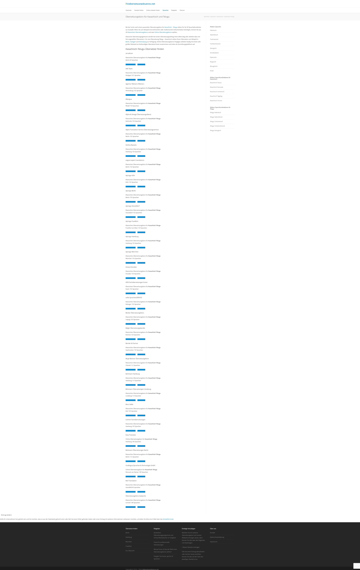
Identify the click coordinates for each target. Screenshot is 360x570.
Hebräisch (213, 30)
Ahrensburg (143, 42)
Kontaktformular (168, 519)
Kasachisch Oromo (216, 100)
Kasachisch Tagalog (216, 96)
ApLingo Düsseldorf (133, 206)
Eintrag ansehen (131, 64)
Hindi (211, 71)
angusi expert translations (135, 160)
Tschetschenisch (215, 44)
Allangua (129, 99)
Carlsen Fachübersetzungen (135, 420)
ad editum (129, 53)
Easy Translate (131, 435)
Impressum (213, 542)
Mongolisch (214, 66)
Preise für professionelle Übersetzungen (161, 543)
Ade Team (129, 69)
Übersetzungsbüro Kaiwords (136, 496)
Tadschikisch (214, 35)
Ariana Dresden (131, 267)
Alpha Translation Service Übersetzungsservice (142, 130)
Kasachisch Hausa (215, 83)
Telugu (175, 27)
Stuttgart (133, 42)
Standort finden (138, 10)
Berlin (127, 42)
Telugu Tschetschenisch (217, 126)
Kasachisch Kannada (216, 87)
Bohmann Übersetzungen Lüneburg (138, 389)
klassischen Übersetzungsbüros (138, 32)
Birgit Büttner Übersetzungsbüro (137, 359)
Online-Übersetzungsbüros (163, 32)
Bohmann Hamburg (133, 374)
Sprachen (165, 10)
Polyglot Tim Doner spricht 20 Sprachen (163, 557)
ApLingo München (132, 252)
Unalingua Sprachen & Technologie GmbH (140, 465)
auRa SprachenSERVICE (134, 298)
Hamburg (129, 537)
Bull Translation (131, 481)
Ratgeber (174, 10)
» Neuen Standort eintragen (191, 547)
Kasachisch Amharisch (217, 92)
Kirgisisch (213, 62)
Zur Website (141, 64)
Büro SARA (129, 404)
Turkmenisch (214, 39)
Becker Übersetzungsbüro (135, 313)
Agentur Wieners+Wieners (135, 84)
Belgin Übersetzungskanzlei (135, 328)
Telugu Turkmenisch (216, 121)
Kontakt (212, 533)
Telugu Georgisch (215, 130)
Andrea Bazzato (131, 145)
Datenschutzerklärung (217, 537)
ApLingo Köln (130, 175)
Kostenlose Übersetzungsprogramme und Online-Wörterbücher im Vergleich (165, 535)
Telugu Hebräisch (215, 112)
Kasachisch (168, 27)
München (129, 542)
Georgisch (213, 48)
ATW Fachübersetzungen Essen (136, 282)
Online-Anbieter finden (153, 10)
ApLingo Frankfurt (132, 221)
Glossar (182, 10)
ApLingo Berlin (131, 191)
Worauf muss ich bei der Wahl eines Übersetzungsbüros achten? (165, 550)
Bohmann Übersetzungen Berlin (137, 450)
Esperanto (213, 57)
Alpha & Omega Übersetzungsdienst (138, 114)
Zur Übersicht (130, 551)
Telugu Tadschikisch (216, 117)
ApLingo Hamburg (132, 236)
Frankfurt (129, 546)
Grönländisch (214, 53)
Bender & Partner (132, 343)
